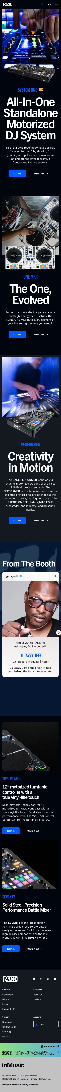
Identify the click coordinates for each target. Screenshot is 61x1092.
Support (15, 1079)
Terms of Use (45, 1079)
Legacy (6, 1004)
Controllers (7, 995)
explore (17, 173)
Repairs (6, 1037)
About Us (37, 995)
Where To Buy (39, 173)
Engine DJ (7, 1009)
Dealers (37, 999)
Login (41, 1024)
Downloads (7, 1022)
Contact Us (7, 1027)
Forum (5, 1032)
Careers (24, 1079)
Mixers (5, 999)
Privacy (33, 1079)
